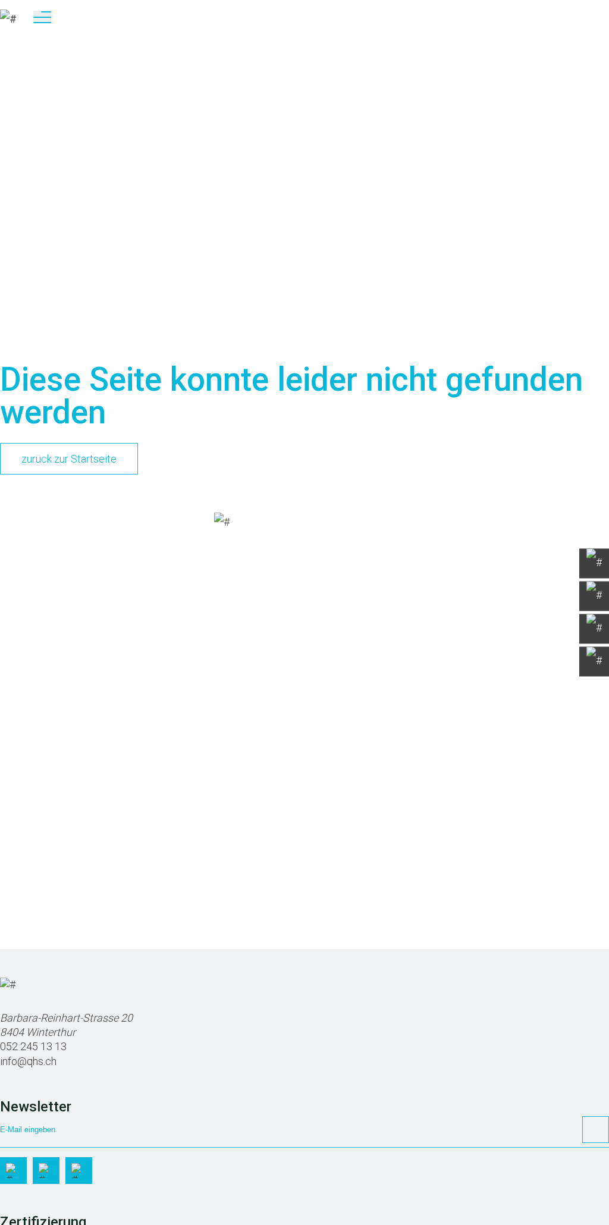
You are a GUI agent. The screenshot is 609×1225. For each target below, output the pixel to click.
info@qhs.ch (28, 1061)
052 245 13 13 (33, 1046)
